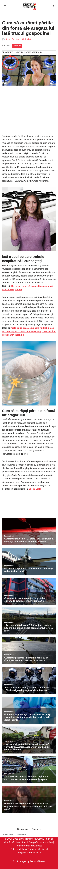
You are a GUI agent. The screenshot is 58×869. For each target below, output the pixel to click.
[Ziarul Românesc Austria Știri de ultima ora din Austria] (29, 6)
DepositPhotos (37, 861)
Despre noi (22, 829)
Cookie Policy (21, 834)
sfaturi (17, 46)
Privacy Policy (8, 834)
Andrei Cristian (12, 39)
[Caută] (54, 6)
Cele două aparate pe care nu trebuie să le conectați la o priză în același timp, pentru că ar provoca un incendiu (29, 331)
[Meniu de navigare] (5, 6)
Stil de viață (26, 39)
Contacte (36, 829)
